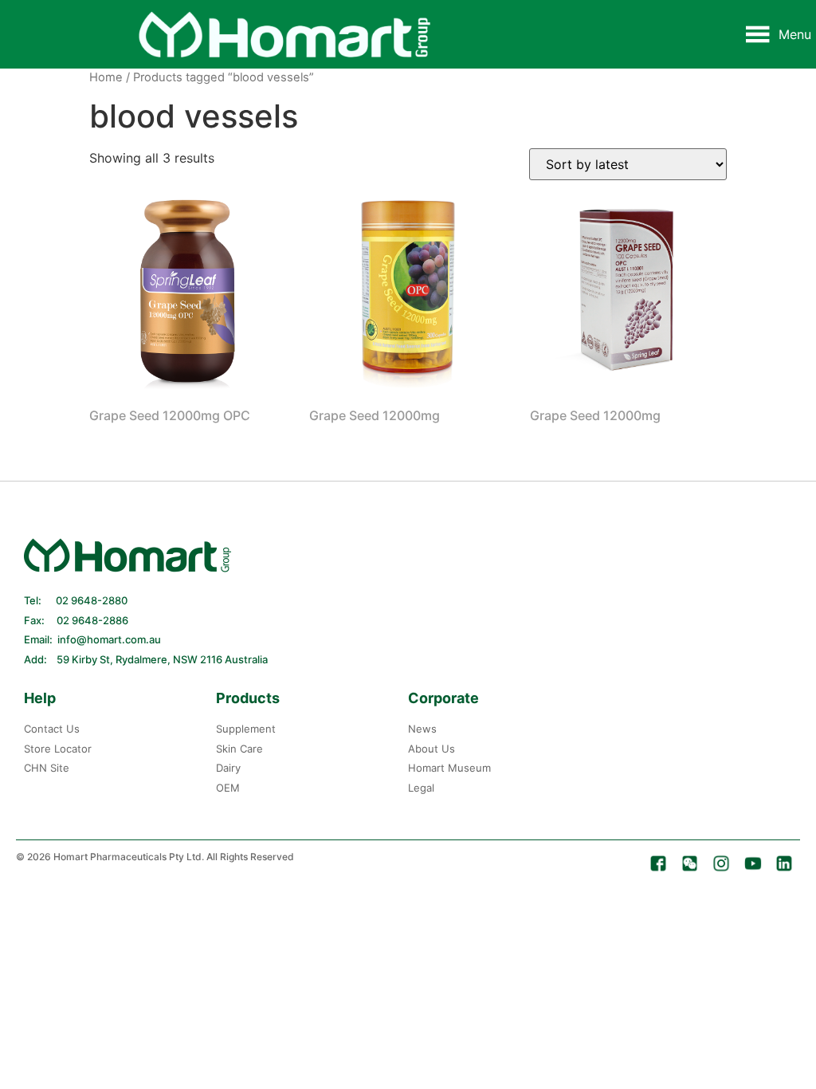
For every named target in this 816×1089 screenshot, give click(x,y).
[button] (795, 34)
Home (106, 77)
